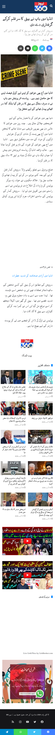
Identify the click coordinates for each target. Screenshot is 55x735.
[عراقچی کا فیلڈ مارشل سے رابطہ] (40, 408)
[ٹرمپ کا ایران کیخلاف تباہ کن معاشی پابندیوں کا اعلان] (13, 408)
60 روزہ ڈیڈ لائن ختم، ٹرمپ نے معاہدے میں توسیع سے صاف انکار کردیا (40, 481)
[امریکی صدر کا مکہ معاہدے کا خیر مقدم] (13, 499)
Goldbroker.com (46, 653)
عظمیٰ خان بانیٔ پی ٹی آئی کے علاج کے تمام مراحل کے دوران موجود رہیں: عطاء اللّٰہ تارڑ (14, 389)
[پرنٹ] (21, 48)
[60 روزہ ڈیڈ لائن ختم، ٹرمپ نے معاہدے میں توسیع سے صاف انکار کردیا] (40, 468)
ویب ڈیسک (45, 40)
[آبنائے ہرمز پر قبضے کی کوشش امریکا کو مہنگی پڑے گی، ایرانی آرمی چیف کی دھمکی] (40, 499)
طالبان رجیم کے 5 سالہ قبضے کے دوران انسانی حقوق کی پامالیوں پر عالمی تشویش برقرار (41, 449)
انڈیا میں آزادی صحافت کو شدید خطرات (32, 275)
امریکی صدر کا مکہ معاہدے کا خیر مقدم (14, 510)
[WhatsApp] (35, 48)
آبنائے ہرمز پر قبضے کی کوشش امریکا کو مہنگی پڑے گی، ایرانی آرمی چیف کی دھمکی (42, 512)
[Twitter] (42, 48)
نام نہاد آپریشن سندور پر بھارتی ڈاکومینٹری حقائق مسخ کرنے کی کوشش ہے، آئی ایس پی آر (14, 481)
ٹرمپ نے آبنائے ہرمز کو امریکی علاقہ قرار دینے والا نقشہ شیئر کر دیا (14, 449)
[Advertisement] (27, 235)
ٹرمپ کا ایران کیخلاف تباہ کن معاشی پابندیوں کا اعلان (14, 419)
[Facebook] (49, 48)
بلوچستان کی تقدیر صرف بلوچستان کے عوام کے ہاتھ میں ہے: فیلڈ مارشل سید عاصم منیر (41, 389)
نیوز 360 (9, 714)
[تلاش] (51, 7)
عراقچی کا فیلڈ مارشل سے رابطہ (42, 418)
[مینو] (3, 7)
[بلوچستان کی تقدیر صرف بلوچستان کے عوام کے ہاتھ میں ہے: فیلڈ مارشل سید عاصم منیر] (40, 377)
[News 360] (40, 6)
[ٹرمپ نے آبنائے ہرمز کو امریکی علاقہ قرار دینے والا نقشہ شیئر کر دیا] (13, 437)
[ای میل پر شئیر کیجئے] (28, 48)
